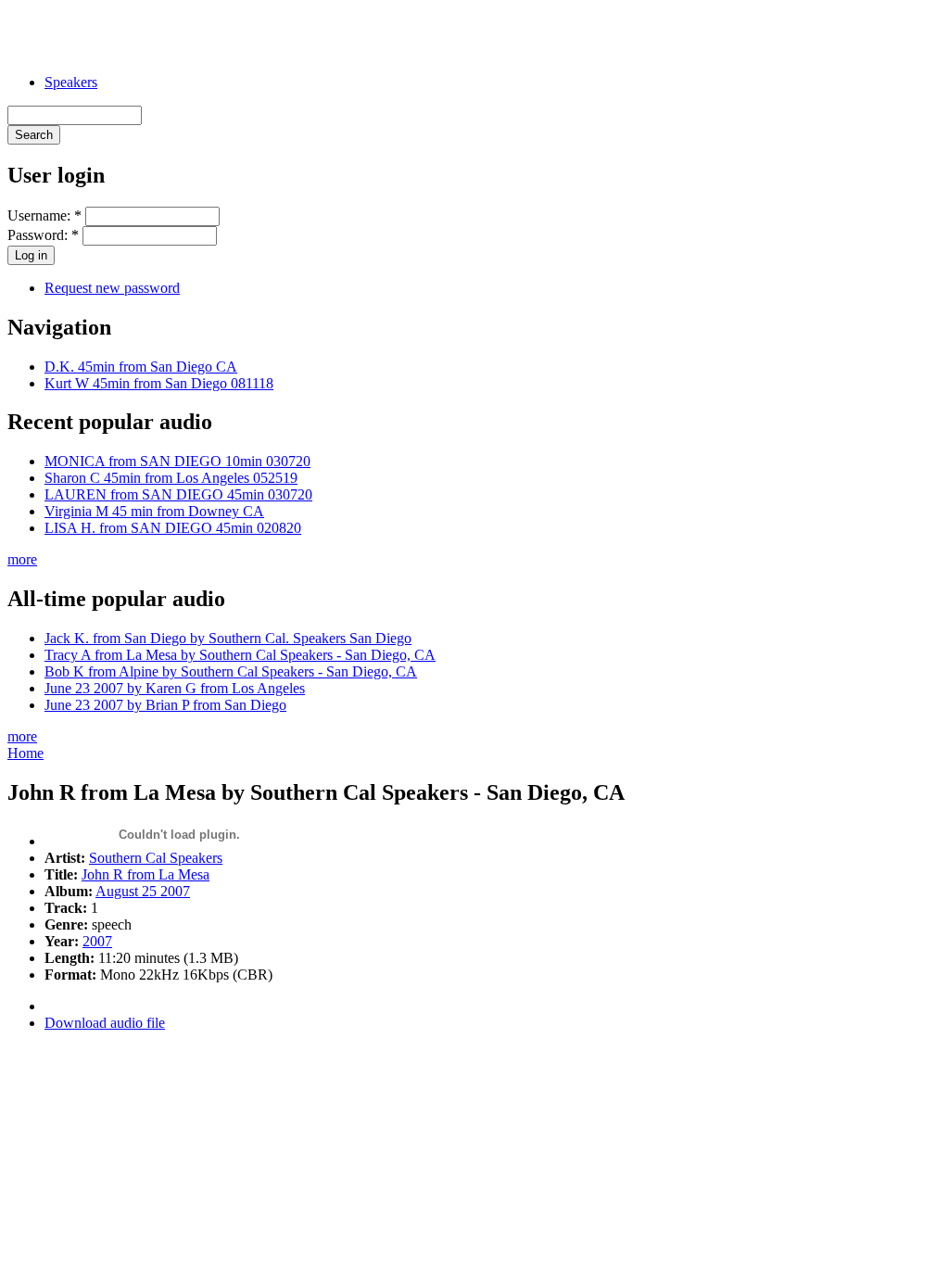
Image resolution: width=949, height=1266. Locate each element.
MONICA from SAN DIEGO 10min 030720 (177, 461)
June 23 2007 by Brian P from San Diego (165, 705)
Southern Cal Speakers (155, 858)
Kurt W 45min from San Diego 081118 (158, 383)
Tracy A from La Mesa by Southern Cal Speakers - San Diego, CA (240, 655)
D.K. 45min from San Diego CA (140, 366)
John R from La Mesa (145, 874)
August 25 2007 (142, 891)
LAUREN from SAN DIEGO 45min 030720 (178, 494)
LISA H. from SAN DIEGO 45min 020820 (172, 528)
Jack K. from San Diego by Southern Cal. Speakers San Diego (227, 638)
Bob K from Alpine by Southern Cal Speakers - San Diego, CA (230, 671)
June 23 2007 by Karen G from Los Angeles (174, 688)
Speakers (70, 82)
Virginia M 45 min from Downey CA (154, 511)
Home (25, 753)
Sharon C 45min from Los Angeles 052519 (170, 478)
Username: (44, 215)
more (22, 559)
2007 (97, 941)
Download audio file (104, 1023)
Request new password (112, 288)
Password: (43, 235)
